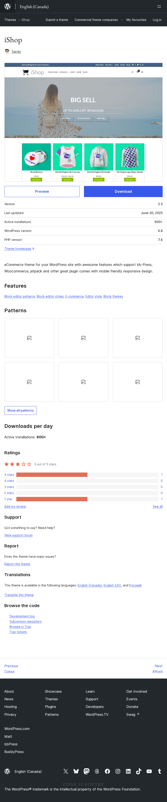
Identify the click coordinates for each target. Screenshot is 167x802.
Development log (22, 616)
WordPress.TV (97, 714)
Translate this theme (19, 595)
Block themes (113, 296)
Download (123, 191)
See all (158, 506)
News (8, 699)
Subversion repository (26, 621)
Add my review (15, 506)
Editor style (93, 296)
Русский (135, 585)
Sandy (16, 51)
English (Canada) (90, 585)
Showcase (53, 691)
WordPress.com (17, 728)
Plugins (50, 706)
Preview (42, 191)
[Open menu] (160, 6)
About (9, 691)
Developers (95, 706)
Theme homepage (17, 248)
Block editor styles (50, 296)
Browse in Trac (20, 626)
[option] (29, 338)
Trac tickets (18, 632)
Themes (10, 20)
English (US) (112, 585)
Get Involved (136, 691)
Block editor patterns (19, 296)
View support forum (18, 535)
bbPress (11, 744)
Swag (133, 714)
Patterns (52, 714)
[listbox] (83, 360)
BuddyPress (14, 752)
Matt (8, 736)
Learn (90, 691)
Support (92, 699)
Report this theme (17, 564)
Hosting (10, 706)
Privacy (10, 714)
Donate (132, 706)
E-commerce (74, 296)
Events (131, 699)
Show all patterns (20, 410)
